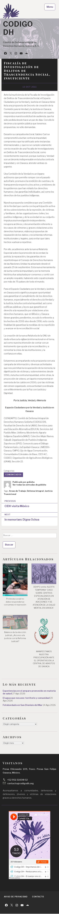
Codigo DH (18, 28)
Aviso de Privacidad (16, 897)
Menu (50, 6)
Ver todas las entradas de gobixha (29, 485)
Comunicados (13, 474)
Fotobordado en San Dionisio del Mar (22, 705)
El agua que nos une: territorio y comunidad (26, 698)
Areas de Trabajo (17, 491)
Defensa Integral (35, 491)
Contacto (38, 897)
